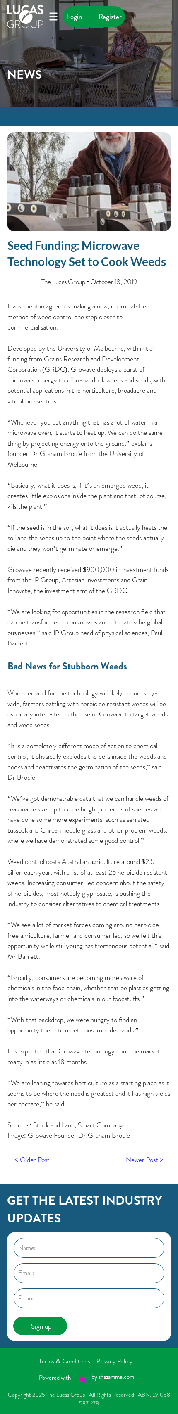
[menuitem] (67, 1361)
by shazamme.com (112, 1376)
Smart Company (100, 1125)
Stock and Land (54, 1125)
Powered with (55, 1377)
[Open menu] (53, 16)
